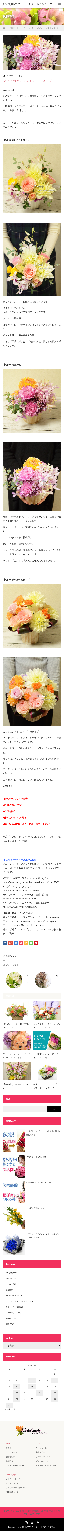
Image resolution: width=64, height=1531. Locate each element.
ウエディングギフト (44, 1457)
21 (39, 1393)
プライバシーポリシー (15, 1465)
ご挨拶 (8, 1448)
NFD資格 (9, 1273)
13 (32, 1386)
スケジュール (11, 1452)
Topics (39, 1443)
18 (17, 1393)
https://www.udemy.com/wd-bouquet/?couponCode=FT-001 (32, 882)
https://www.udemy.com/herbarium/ (20, 906)
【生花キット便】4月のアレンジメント (16, 1026)
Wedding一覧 (41, 1448)
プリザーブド (11, 1313)
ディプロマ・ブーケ (44, 1461)
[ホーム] (4, 27)
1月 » (14, 1409)
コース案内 (11, 1474)
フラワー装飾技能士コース (16, 1488)
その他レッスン (12, 1296)
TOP (8, 1443)
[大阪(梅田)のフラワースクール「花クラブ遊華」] (32, 1433)
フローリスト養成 (13, 1307)
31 (9, 1405)
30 (55, 1399)
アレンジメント (12, 965)
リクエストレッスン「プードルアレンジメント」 (16, 1056)
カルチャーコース (13, 1479)
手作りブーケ (41, 1452)
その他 (8, 1290)
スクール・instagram (49, 917)
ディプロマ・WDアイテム (46, 1465)
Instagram (26, 1522)
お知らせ (9, 1284)
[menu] (60, 4)
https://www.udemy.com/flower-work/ (21, 890)
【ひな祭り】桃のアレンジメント (16, 1086)
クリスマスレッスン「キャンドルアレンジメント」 (46, 1026)
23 (55, 1393)
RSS (37, 1522)
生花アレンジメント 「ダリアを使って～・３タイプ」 (47, 1086)
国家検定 (9, 1318)
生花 (20, 76)
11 (17, 1386)
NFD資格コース (12, 1492)
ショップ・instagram (46, 921)
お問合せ (9, 1461)
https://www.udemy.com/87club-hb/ (20, 898)
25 (17, 1399)
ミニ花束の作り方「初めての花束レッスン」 (46, 1056)
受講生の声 (10, 1457)
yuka (14, 956)
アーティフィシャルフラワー (17, 1301)
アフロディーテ (38, 925)
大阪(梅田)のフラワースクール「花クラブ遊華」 (37, 1527)
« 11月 (8, 1409)
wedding (9, 1278)
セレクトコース (12, 1483)
